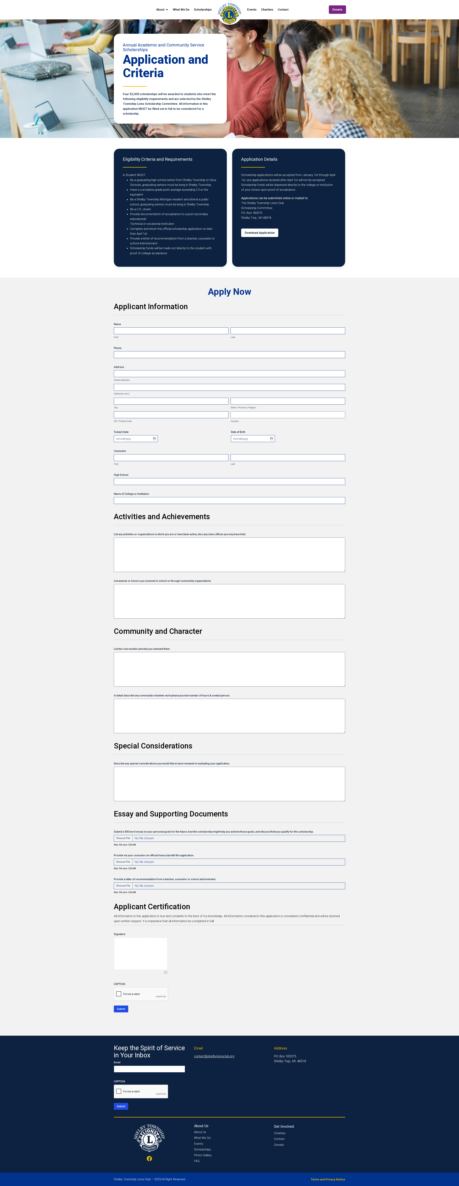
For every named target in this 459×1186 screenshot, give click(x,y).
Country (234, 421)
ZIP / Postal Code (123, 421)
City (116, 407)
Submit (121, 1008)
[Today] (154, 439)
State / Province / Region (243, 407)
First (116, 337)
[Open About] (166, 9)
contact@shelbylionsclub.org (214, 1056)
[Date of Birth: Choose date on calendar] (271, 439)
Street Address (121, 380)
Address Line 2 (121, 393)
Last (233, 337)
